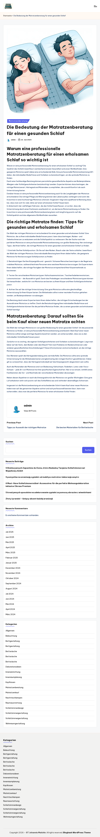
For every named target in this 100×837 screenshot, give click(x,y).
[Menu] (95, 6)
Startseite (7, 16)
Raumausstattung (14, 703)
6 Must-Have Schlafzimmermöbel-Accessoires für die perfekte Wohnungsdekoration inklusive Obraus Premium (47, 484)
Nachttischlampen (14, 698)
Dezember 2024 (13, 568)
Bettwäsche (11, 651)
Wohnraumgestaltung (15, 723)
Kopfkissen (10, 682)
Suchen (9, 441)
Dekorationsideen (13, 667)
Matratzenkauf (12, 692)
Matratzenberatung (18, 121)
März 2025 (10, 552)
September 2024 (13, 583)
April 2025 (10, 547)
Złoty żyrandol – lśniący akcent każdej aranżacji (29, 499)
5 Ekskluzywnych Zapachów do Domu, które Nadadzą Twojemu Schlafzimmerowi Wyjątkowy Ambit (45, 469)
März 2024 (10, 614)
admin (28, 405)
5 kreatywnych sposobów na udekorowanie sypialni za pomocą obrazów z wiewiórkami (48, 492)
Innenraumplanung (14, 677)
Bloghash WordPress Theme (77, 832)
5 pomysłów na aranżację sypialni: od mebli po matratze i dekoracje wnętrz (42, 477)
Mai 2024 (10, 604)
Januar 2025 (11, 563)
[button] (30, 411)
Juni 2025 (10, 537)
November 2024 (13, 573)
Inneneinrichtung (13, 672)
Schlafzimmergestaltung (17, 713)
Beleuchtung (11, 636)
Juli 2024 (10, 594)
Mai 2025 (10, 542)
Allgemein (10, 631)
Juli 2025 (9, 532)
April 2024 (10, 609)
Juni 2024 (10, 599)
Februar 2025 (12, 558)
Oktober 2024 (12, 578)
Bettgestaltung (13, 641)
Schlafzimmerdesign (15, 708)
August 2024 (11, 588)
